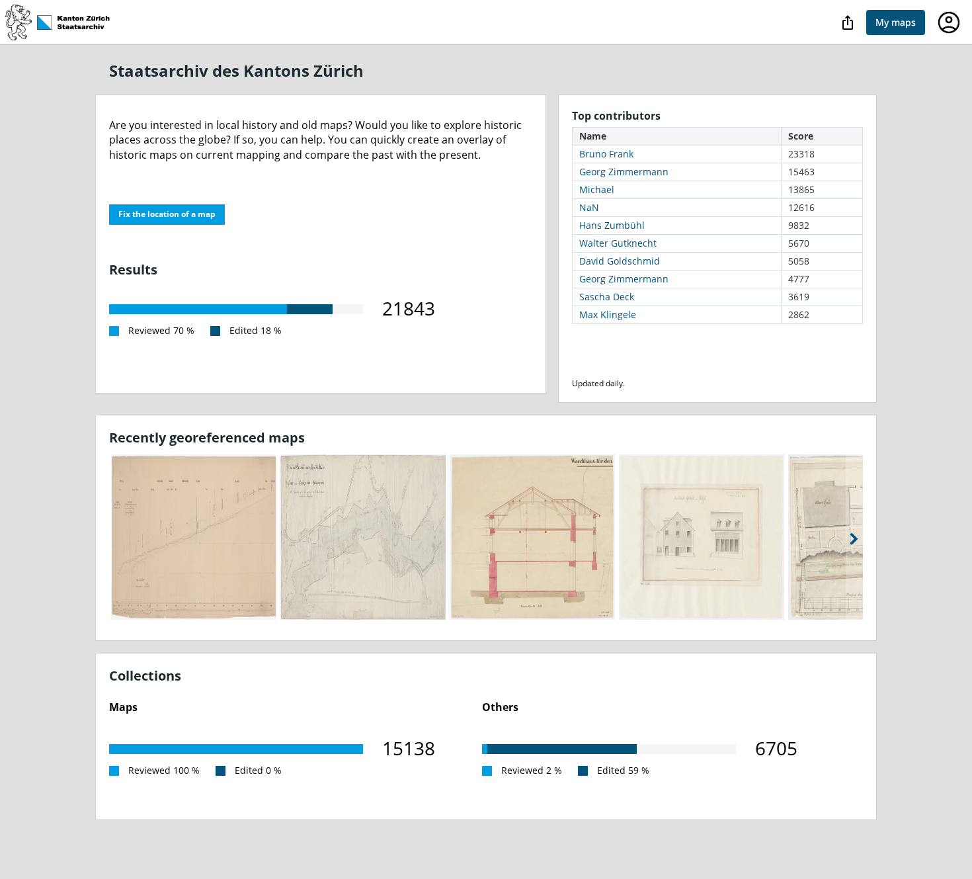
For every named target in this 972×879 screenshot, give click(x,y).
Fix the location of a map (167, 214)
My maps (895, 22)
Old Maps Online (64, 22)
